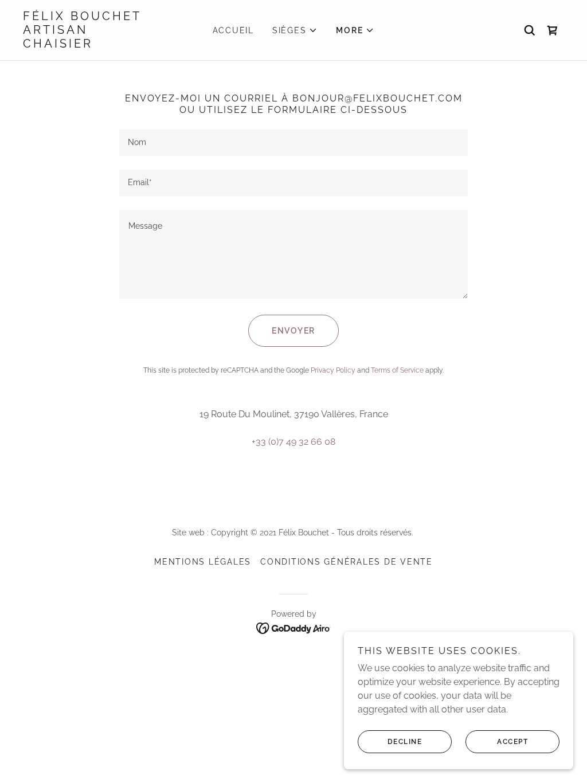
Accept (512, 742)
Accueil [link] (233, 30)
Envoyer (293, 330)
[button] (295, 30)
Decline (405, 742)
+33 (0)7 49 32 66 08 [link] (293, 441)
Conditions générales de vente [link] (346, 561)
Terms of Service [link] (397, 370)
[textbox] (293, 143)
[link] (90, 44)
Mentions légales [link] (202, 561)
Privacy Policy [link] (333, 370)
